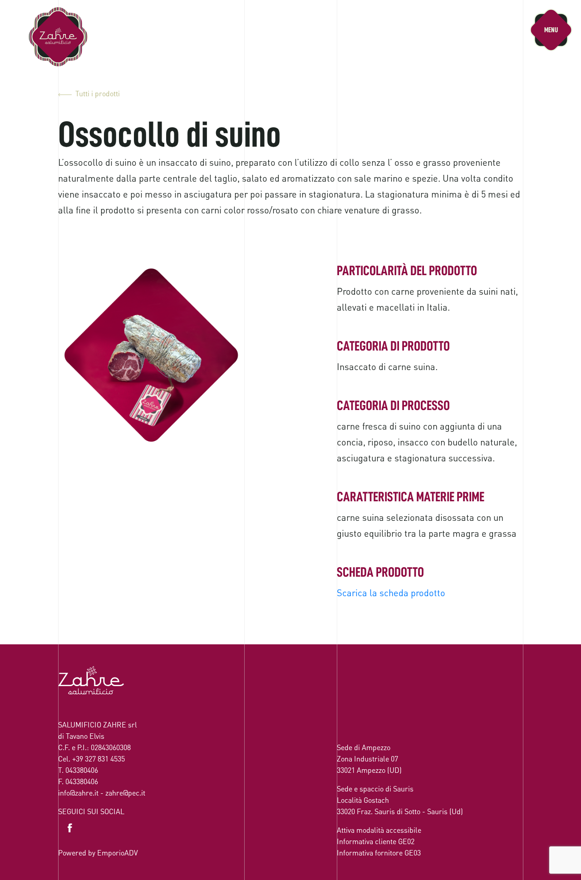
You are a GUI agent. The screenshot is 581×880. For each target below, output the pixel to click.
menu (551, 30)
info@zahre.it (78, 792)
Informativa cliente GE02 (375, 841)
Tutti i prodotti (97, 93)
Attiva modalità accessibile (379, 830)
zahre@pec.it (125, 792)
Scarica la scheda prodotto (391, 592)
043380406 (81, 770)
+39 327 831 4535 (98, 758)
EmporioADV (117, 852)
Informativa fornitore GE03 (379, 852)
